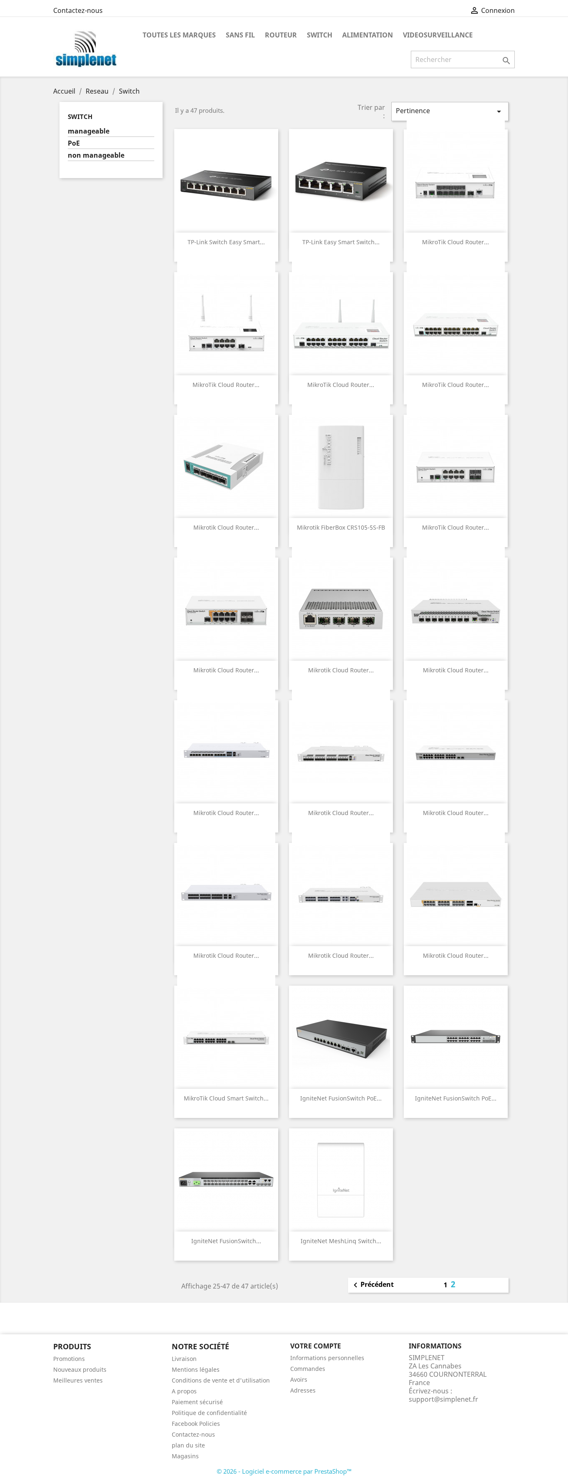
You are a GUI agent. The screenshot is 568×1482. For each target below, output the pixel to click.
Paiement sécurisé (197, 1402)
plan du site (188, 1445)
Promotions (69, 1359)
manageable (88, 131)
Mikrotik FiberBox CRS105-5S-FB (341, 527)
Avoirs (298, 1379)
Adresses (303, 1390)
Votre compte (315, 1346)
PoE (74, 143)
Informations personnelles (327, 1358)
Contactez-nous (78, 10)
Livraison (184, 1359)
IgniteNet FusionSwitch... (226, 1241)
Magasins (185, 1456)
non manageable (96, 155)
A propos (184, 1391)
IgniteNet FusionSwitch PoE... (341, 1098)
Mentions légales (196, 1369)
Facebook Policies (196, 1423)
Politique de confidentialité (209, 1413)
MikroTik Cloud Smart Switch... (226, 1098)
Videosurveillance (438, 35)
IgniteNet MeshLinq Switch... (341, 1241)
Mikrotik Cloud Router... (226, 527)
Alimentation (367, 35)
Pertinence (450, 111)
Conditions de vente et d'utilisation (221, 1380)
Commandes (307, 1369)
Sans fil (240, 35)
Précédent (372, 1285)
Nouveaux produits (79, 1369)
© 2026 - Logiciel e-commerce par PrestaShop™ (284, 1471)
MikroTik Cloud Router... (455, 242)
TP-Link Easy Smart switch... (341, 242)
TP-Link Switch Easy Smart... (226, 242)
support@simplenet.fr (443, 1399)
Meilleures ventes (78, 1380)
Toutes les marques (179, 35)
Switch (319, 35)
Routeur (281, 35)
